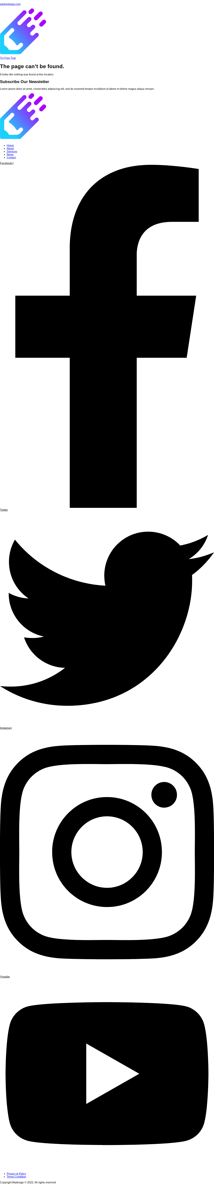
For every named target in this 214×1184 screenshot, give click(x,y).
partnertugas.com (10, 4)
